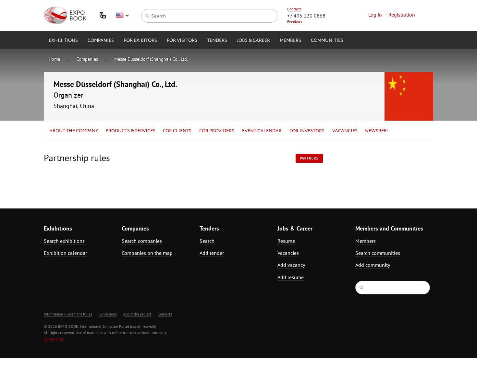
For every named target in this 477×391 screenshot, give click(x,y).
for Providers (216, 131)
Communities (327, 40)
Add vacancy (291, 265)
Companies (101, 40)
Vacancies (345, 131)
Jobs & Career (253, 40)
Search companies (142, 241)
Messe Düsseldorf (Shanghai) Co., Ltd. (151, 59)
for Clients (177, 131)
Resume (286, 241)
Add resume (290, 277)
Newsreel (377, 131)
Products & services (130, 131)
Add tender (212, 253)
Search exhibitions (64, 241)
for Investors (306, 131)
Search (207, 241)
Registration (401, 14)
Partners (309, 158)
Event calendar (262, 131)
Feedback (294, 21)
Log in (375, 14)
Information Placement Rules (68, 314)
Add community (372, 265)
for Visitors (182, 40)
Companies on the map (147, 253)
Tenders (217, 40)
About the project (137, 314)
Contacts (294, 8)
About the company (73, 131)
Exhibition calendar (65, 253)
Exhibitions (63, 40)
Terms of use (54, 339)
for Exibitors (140, 40)
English (122, 15)
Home (54, 59)
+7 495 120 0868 (306, 15)
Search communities (377, 253)
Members (290, 40)
